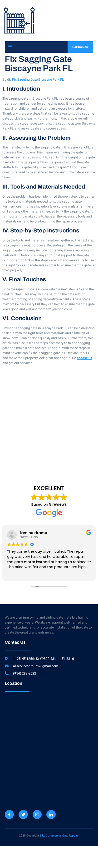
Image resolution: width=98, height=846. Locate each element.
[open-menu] (9, 47)
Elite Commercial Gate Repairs (59, 835)
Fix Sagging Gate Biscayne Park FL (37, 79)
